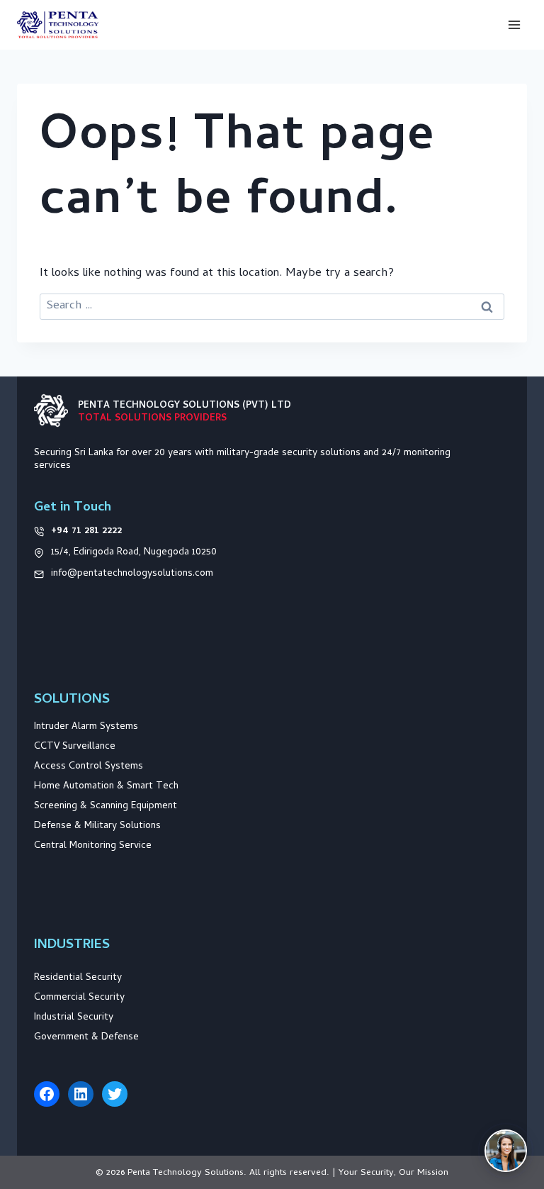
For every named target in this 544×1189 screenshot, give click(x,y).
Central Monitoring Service (93, 846)
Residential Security (78, 978)
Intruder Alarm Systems (86, 727)
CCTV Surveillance (74, 747)
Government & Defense (86, 1037)
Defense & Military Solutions (97, 826)
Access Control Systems (88, 767)
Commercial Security (79, 998)
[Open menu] (514, 24)
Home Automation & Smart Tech (106, 786)
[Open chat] (505, 1150)
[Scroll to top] (513, 1098)
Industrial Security (73, 1018)
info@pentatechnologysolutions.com (132, 574)
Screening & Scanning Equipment (105, 806)
